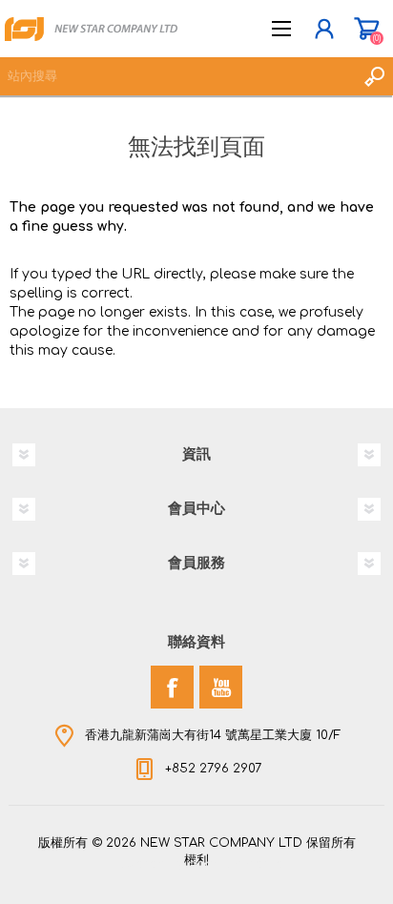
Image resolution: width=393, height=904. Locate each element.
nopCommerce (235, 864)
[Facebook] (172, 687)
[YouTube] (220, 687)
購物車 (366, 29)
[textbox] (177, 76)
